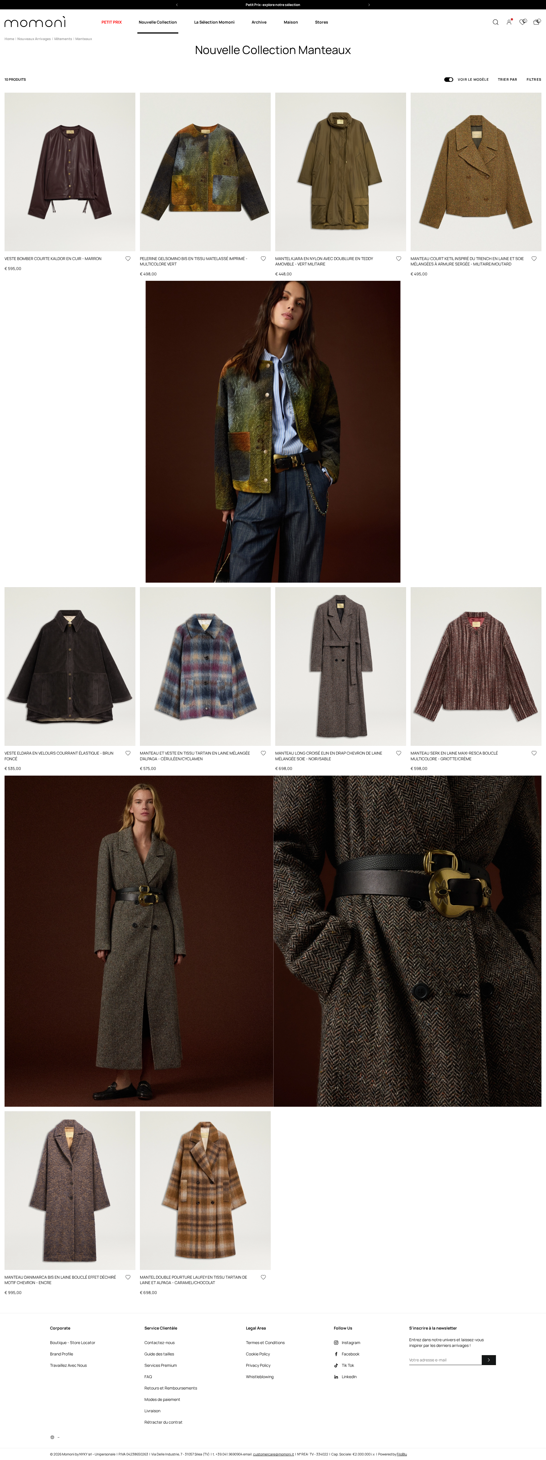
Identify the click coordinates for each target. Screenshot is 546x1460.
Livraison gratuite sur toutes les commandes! (273, 4)
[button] (273, 4)
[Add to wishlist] (128, 258)
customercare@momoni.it (273, 1454)
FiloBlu (402, 1454)
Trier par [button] (508, 79)
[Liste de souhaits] (522, 22)
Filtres (534, 79)
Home (9, 38)
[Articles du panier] (536, 22)
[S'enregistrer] (489, 1360)
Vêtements (63, 38)
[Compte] (509, 22)
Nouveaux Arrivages (34, 38)
